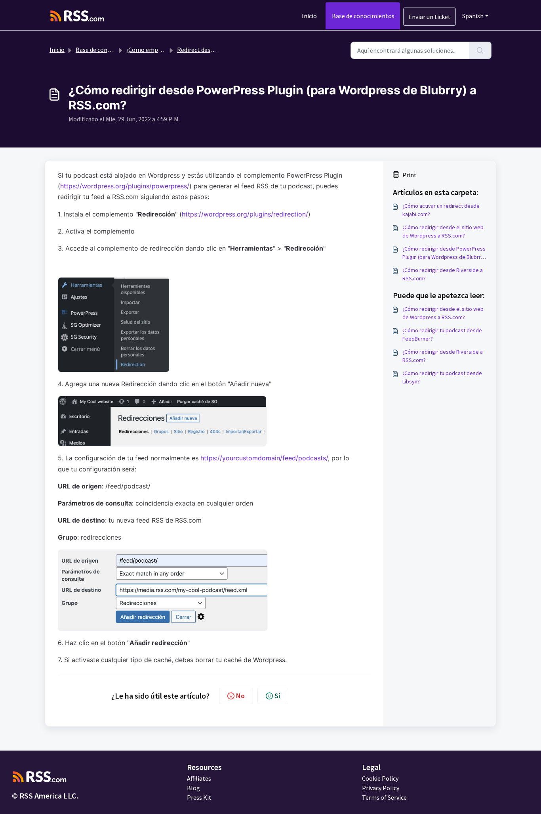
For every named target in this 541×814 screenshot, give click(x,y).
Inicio (309, 16)
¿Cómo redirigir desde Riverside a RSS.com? (442, 274)
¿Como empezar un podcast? (165, 50)
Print (409, 175)
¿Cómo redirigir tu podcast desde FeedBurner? (442, 334)
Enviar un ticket (429, 17)
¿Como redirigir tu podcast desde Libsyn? (442, 377)
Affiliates (199, 778)
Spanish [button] (473, 16)
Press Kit (199, 797)
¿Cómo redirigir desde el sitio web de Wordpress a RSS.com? (443, 231)
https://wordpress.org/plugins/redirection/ (245, 214)
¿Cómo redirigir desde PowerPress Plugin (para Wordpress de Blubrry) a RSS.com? (444, 253)
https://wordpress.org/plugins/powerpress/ (124, 186)
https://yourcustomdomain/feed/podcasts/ (264, 458)
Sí (277, 695)
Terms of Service (384, 797)
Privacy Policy (380, 788)
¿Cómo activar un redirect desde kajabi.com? (441, 210)
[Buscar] (480, 50)
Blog (193, 788)
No (240, 695)
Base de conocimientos (363, 16)
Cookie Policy (380, 778)
